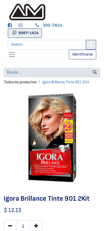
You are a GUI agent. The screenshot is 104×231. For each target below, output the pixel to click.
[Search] (91, 44)
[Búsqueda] (95, 72)
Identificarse (82, 54)
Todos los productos (20, 82)
